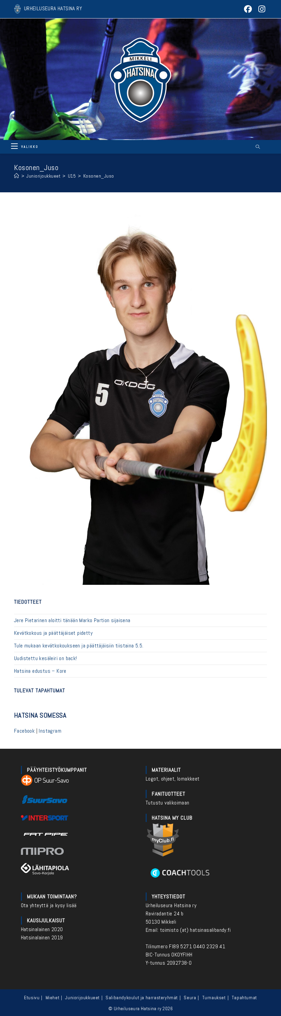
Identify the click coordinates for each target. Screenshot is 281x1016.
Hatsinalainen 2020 (42, 929)
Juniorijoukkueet (82, 997)
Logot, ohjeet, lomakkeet (173, 778)
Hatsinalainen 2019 (42, 937)
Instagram (50, 730)
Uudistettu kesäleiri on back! (45, 658)
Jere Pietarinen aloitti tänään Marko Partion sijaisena (72, 620)
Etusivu (31, 997)
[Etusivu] (16, 176)
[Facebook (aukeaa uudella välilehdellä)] (248, 9)
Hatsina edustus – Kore (40, 670)
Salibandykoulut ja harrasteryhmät (142, 997)
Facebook (24, 730)
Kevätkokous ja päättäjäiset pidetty (53, 632)
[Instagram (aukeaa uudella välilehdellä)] (261, 9)
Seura (190, 997)
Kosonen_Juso (98, 176)
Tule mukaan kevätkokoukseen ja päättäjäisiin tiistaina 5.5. (79, 645)
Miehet (53, 997)
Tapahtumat (244, 997)
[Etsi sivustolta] (257, 147)
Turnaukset (214, 997)
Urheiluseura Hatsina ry (171, 905)
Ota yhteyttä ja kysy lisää (49, 905)
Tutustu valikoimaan (168, 802)
